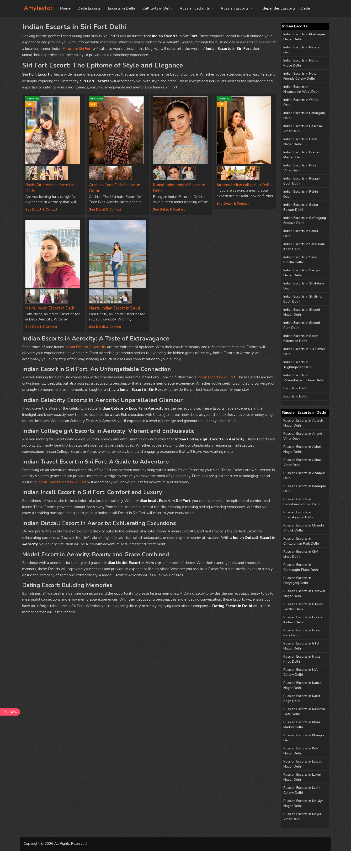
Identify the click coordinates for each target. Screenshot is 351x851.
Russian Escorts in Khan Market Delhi (301, 724)
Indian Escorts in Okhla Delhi (300, 102)
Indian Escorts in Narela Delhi (301, 50)
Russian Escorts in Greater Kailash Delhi (303, 619)
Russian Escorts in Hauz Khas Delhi (301, 659)
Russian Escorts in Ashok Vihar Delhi (302, 462)
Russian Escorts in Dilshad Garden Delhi (303, 606)
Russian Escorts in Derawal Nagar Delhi (304, 593)
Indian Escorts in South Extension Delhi (300, 338)
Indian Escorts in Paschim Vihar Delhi (302, 128)
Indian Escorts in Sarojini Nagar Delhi (301, 273)
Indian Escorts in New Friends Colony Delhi (299, 76)
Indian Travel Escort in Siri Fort (61, 482)
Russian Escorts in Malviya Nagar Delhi (303, 803)
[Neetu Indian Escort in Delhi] (117, 254)
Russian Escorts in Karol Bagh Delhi (301, 698)
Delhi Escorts (89, 8)
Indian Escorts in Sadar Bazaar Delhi (300, 207)
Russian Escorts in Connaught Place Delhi (301, 567)
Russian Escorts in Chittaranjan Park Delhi (301, 541)
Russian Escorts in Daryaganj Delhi (297, 580)
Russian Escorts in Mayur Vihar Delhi (302, 816)
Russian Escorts (235, 8)
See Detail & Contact (41, 209)
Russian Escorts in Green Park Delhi (302, 633)
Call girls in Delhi (157, 8)
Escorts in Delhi (121, 8)
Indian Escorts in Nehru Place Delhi (301, 63)
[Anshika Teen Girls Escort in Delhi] (96, 172)
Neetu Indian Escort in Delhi (114, 308)
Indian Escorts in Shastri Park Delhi (301, 325)
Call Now (9, 712)
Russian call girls (195, 8)
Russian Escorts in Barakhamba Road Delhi (301, 501)
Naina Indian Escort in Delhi (50, 308)
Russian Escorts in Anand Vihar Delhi (302, 436)
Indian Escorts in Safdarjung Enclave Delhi (304, 220)
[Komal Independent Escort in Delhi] (181, 130)
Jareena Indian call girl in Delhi (244, 185)
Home (65, 8)
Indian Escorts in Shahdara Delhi (303, 286)
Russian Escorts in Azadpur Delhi (304, 475)
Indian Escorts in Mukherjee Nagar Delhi (304, 36)
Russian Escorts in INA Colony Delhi (300, 672)
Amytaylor (38, 8)
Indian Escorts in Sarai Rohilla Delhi (300, 259)
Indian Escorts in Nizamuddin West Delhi (301, 89)
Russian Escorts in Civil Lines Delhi (300, 554)
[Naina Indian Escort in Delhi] (54, 254)
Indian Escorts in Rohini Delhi (301, 194)
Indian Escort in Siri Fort (216, 377)
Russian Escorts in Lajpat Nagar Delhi (302, 764)
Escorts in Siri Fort (77, 48)
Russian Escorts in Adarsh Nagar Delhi (303, 423)
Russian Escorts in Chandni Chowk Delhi (303, 528)
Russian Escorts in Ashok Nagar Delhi (302, 449)
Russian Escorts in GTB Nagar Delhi (301, 646)
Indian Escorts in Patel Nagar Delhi (300, 141)
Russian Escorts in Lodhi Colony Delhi (301, 790)
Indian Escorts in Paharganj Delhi (304, 115)
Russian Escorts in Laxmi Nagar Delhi (302, 777)
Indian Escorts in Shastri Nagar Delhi (301, 312)
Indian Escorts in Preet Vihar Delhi (300, 168)
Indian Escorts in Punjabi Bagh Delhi (301, 181)
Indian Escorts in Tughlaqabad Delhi (297, 364)
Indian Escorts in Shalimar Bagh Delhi (303, 299)
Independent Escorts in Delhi (285, 8)
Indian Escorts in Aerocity (85, 347)
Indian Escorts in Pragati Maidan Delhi (301, 155)
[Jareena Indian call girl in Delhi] (224, 172)
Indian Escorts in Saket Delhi (300, 233)
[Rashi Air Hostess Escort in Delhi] (32, 172)
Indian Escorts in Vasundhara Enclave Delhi (303, 377)
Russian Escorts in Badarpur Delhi (304, 488)
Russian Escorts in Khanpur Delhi (304, 738)
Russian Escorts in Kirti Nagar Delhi (300, 751)
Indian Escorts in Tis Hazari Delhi (304, 351)
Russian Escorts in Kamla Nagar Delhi (302, 685)
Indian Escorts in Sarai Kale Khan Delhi (304, 246)
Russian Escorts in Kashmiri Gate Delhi (304, 711)
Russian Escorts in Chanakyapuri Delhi (298, 515)
